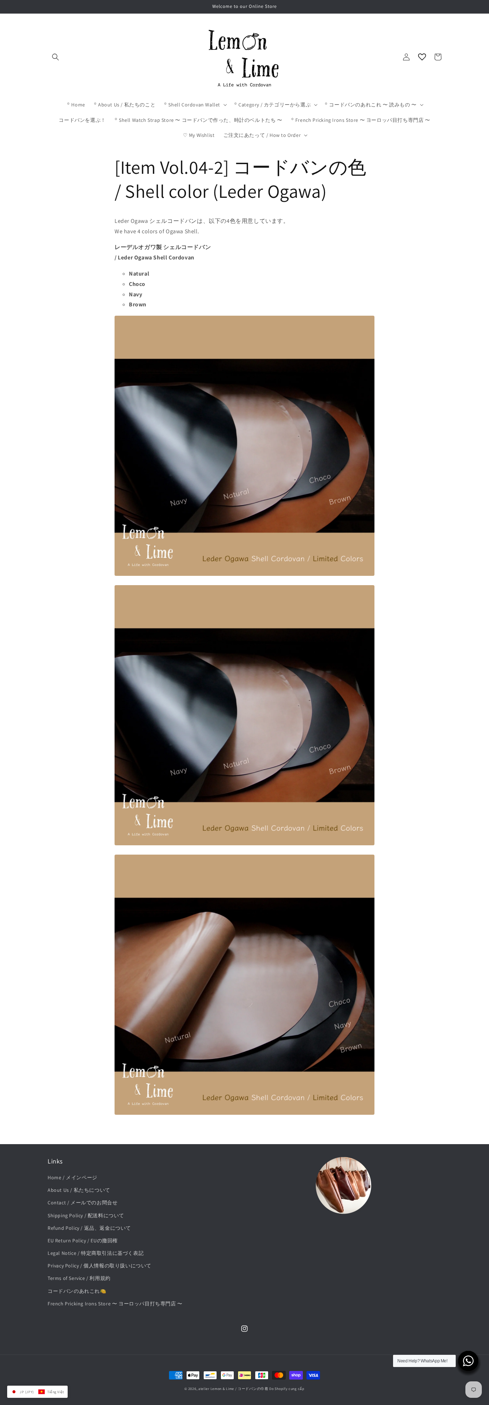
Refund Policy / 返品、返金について (89, 1228)
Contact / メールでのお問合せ (82, 1202)
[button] (55, 57)
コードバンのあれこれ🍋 (77, 1291)
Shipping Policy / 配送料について (86, 1215)
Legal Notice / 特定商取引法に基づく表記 (96, 1253)
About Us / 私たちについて (79, 1190)
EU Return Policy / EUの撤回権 (83, 1240)
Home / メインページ (72, 1177)
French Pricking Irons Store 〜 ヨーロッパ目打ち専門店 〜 (115, 1303)
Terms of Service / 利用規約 (79, 1278)
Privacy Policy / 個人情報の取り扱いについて (99, 1265)
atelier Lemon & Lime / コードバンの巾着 (233, 1388)
